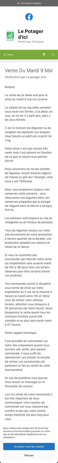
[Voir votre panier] (43, 54)
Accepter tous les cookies (29, 446)
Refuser (29, 455)
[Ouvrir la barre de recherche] (53, 54)
